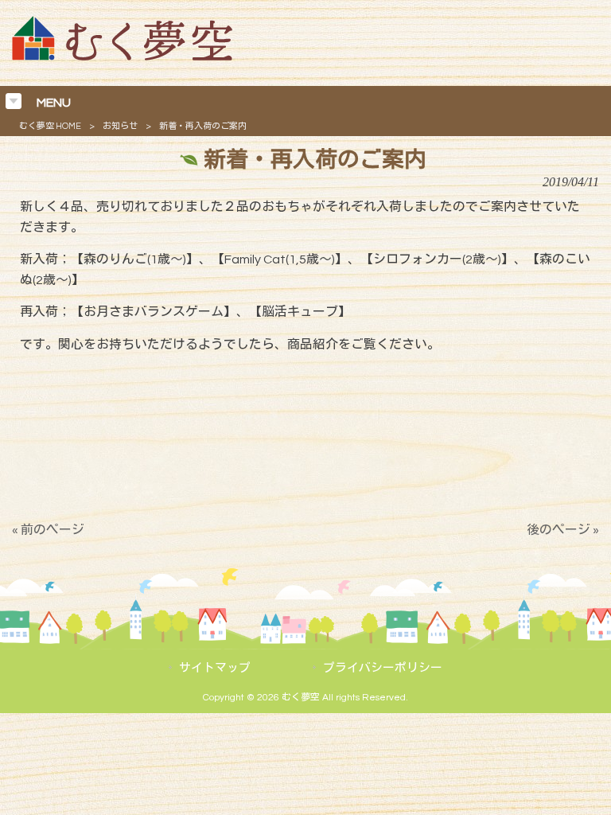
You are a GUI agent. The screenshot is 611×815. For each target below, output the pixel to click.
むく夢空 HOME (50, 126)
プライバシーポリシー (382, 668)
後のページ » (563, 530)
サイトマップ (215, 668)
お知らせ (120, 126)
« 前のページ (48, 530)
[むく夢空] (122, 56)
